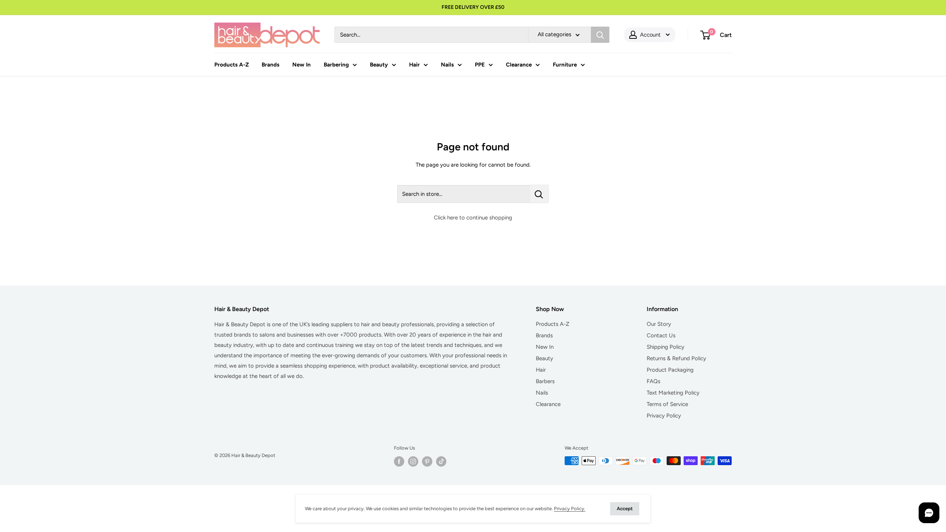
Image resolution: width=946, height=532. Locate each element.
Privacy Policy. (569, 508)
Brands (270, 64)
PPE (480, 64)
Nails (447, 64)
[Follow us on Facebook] (399, 461)
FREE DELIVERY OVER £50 (473, 7)
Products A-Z (231, 64)
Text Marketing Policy (673, 392)
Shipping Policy (665, 347)
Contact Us (661, 335)
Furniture (565, 64)
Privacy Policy (664, 415)
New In (301, 64)
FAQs (653, 381)
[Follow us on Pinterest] (427, 461)
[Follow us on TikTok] (441, 461)
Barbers (545, 381)
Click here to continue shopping (473, 217)
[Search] (600, 35)
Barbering (336, 64)
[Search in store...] (539, 194)
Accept (625, 508)
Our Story (659, 324)
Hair (414, 64)
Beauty (379, 64)
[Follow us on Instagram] (413, 461)
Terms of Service (667, 404)
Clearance (519, 64)
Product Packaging (670, 369)
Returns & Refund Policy (676, 358)
